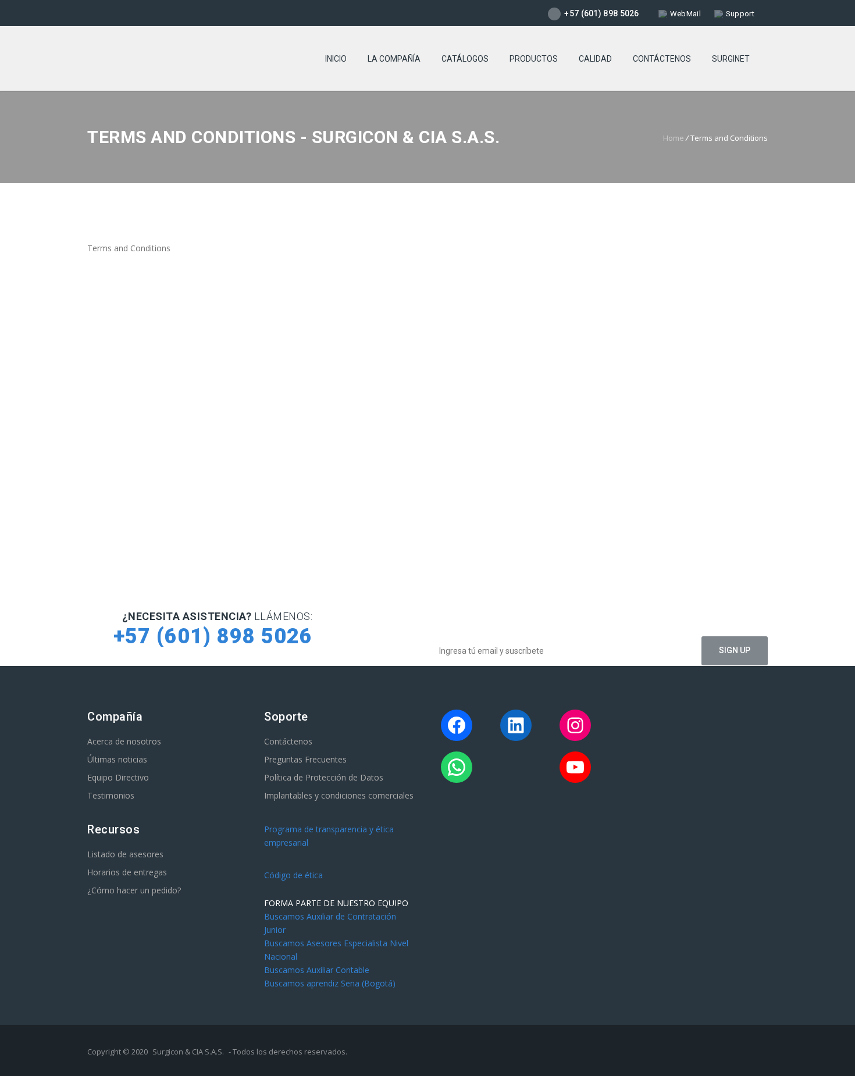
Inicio (336, 58)
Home (673, 138)
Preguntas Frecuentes (305, 759)
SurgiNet (731, 58)
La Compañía (394, 58)
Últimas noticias (117, 759)
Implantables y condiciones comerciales (339, 795)
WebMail (685, 13)
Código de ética (293, 875)
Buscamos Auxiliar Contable (316, 969)
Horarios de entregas (127, 872)
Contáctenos (662, 58)
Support (740, 13)
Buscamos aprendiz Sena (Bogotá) (330, 983)
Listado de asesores (125, 854)
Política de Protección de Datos (323, 777)
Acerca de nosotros (124, 741)
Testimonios (110, 795)
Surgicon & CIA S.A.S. (188, 1051)
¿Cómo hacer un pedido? (134, 890)
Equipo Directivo (118, 777)
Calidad (595, 58)
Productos (534, 58)
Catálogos (465, 58)
